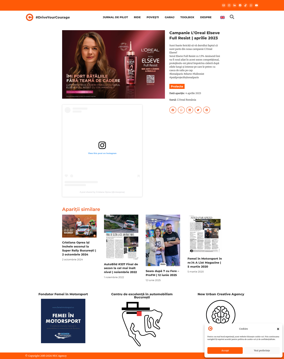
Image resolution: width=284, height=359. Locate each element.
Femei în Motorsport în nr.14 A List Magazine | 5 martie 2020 (205, 262)
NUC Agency (60, 355)
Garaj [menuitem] (169, 17)
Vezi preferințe (262, 350)
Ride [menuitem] (137, 17)
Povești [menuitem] (153, 17)
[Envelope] (223, 5)
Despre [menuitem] (206, 17)
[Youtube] (256, 5)
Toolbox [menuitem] (187, 17)
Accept (225, 350)
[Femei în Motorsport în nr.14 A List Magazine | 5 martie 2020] (205, 233)
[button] (278, 328)
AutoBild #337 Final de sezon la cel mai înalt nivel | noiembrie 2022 (121, 268)
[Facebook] (240, 5)
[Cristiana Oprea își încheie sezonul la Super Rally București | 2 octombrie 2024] (79, 225)
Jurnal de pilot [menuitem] (115, 17)
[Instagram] (229, 5)
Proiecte (177, 86)
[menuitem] (222, 17)
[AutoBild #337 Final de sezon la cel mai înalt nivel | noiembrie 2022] (121, 236)
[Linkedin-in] (234, 5)
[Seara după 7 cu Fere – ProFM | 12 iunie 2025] (163, 240)
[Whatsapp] (251, 5)
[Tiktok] (245, 5)
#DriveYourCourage (53, 17)
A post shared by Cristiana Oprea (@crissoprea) (102, 192)
